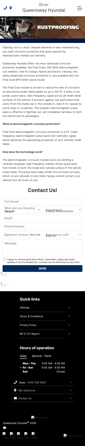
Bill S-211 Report (30, 333)
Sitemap (24, 307)
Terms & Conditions (31, 316)
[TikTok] (35, 436)
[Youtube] (27, 436)
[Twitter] (13, 436)
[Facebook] (5, 436)
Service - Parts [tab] (41, 356)
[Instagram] (20, 436)
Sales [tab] (23, 356)
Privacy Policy (28, 325)
